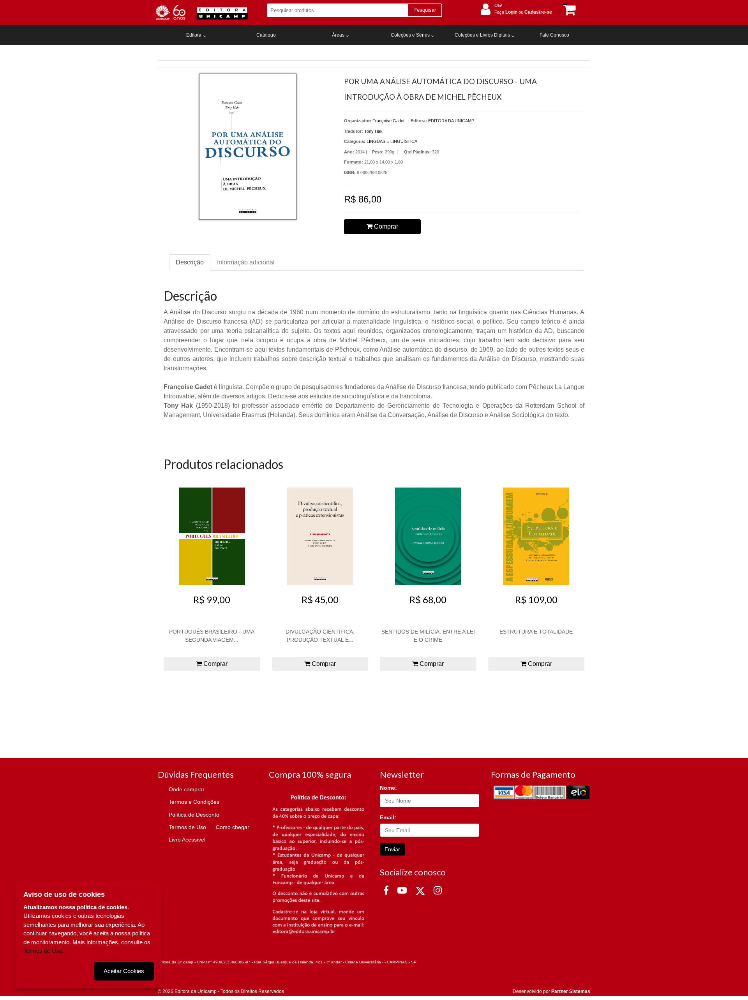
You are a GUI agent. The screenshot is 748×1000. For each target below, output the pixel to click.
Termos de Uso (187, 827)
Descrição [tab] (190, 262)
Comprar (385, 226)
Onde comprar (187, 789)
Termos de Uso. (43, 950)
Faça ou (523, 12)
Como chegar (232, 827)
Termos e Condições (194, 802)
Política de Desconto (194, 815)
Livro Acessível (187, 839)
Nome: (388, 788)
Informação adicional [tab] (246, 262)
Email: (388, 817)
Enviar (392, 849)
